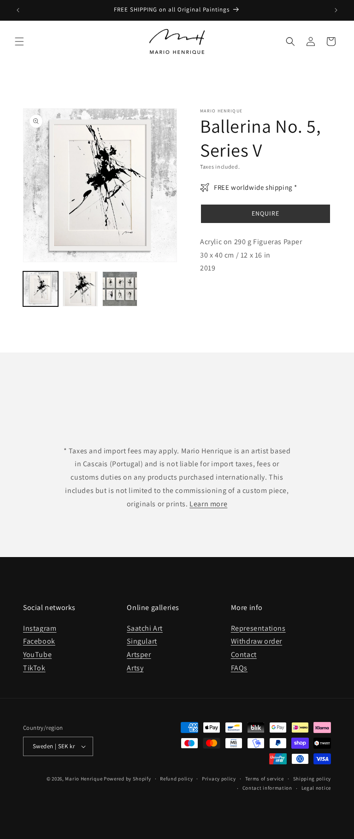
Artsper (139, 654)
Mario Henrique (83, 778)
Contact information (267, 788)
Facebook (39, 641)
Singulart (142, 641)
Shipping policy (312, 778)
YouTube (37, 654)
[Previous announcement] (18, 10)
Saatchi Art (145, 628)
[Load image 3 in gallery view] (119, 288)
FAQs (239, 668)
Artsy (135, 668)
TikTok (34, 668)
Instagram (39, 628)
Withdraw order (256, 641)
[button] (19, 41)
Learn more (208, 504)
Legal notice (316, 788)
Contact (244, 654)
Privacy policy (219, 778)
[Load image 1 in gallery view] (40, 288)
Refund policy (176, 778)
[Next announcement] (336, 10)
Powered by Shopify (127, 778)
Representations (258, 628)
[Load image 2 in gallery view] (80, 288)
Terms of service (264, 778)
